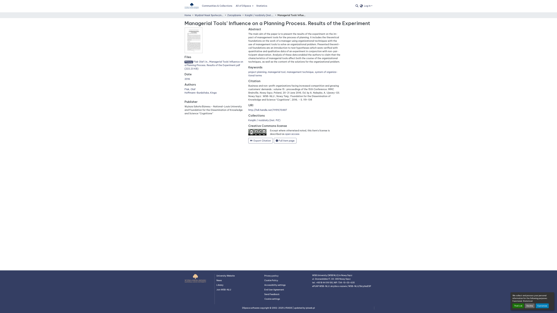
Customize (542, 306)
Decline (529, 306)
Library (219, 285)
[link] (215, 65)
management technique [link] (300, 72)
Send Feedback (272, 294)
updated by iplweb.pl (304, 308)
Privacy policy (271, 275)
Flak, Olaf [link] (190, 89)
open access (292, 134)
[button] (192, 6)
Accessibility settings (275, 285)
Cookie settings (272, 299)
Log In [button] (367, 5)
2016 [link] (187, 78)
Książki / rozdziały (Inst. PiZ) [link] (259, 15)
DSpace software (250, 308)
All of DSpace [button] (243, 5)
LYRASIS (288, 308)
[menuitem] (244, 6)
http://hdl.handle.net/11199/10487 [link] (267, 109)
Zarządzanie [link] (234, 15)
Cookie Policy (271, 280)
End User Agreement (274, 289)
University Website (225, 275)
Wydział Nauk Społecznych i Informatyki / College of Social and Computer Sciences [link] (209, 15)
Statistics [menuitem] (261, 5)
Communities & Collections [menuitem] (217, 5)
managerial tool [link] (276, 72)
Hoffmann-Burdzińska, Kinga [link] (201, 92)
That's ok (518, 306)
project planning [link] (257, 72)
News (219, 280)
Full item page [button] (286, 140)
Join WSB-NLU (223, 289)
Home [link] (188, 15)
